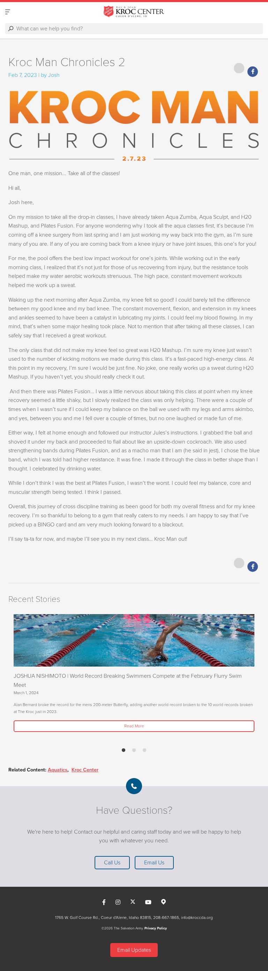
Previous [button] (10, 677)
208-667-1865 (166, 917)
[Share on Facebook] (252, 71)
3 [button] (144, 750)
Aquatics (57, 770)
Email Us (154, 862)
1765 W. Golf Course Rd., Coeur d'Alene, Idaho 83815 (103, 917)
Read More (134, 726)
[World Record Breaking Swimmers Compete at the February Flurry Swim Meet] (134, 640)
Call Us (112, 862)
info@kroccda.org (197, 917)
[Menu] (7, 11)
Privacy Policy (155, 928)
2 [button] (134, 750)
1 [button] (123, 750)
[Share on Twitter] (239, 68)
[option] (134, 673)
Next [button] (26, 677)
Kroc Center (85, 770)
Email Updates (134, 950)
